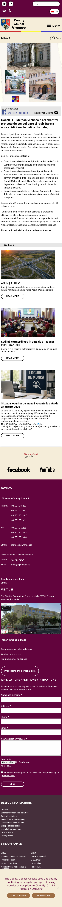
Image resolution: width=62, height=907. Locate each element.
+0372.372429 (18, 560)
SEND (12, 784)
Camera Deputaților (39, 856)
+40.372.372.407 (19, 515)
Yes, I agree (18, 895)
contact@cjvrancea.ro (21, 545)
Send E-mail (5, 11)
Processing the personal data (20, 671)
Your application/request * (14, 739)
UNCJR (4, 853)
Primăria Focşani (8, 860)
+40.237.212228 (18, 528)
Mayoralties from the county (13, 819)
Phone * (5, 717)
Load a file (6, 759)
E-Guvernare (36, 860)
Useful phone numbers (11, 829)
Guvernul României (9, 863)
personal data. (8, 775)
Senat (33, 853)
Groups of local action (10, 826)
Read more (12, 296)
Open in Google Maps (14, 639)
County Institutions (9, 816)
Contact (4, 809)
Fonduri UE (35, 867)
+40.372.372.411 (19, 520)
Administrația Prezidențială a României (13, 868)
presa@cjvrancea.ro (20, 564)
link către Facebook (18, 468)
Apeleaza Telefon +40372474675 (11, 11)
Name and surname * (11, 695)
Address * (6, 706)
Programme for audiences (14, 659)
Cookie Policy (7, 832)
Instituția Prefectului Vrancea (13, 856)
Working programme (11, 654)
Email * (4, 728)
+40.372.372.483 (19, 532)
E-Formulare (36, 863)
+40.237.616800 (18, 506)
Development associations (12, 822)
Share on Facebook (18, 113)
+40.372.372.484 (19, 537)
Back (58, 38)
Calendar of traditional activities (14, 813)
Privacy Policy (7, 836)
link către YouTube (47, 468)
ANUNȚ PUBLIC (10, 283)
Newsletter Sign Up (43, 113)
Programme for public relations (16, 649)
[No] (58, 887)
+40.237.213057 (18, 510)
